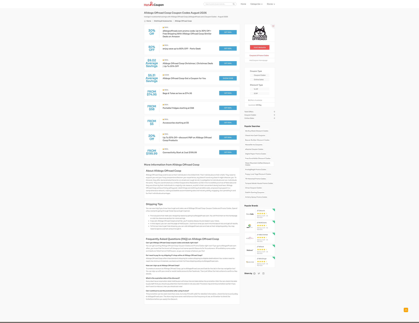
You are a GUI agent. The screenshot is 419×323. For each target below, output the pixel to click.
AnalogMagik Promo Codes (255, 170)
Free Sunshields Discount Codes (257, 158)
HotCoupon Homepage (258, 60)
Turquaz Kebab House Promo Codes (259, 183)
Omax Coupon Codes (253, 188)
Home (243, 4)
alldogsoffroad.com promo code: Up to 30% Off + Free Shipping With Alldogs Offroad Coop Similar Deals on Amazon (187, 34)
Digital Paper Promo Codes (255, 154)
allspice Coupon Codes (254, 149)
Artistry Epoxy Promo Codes (256, 197)
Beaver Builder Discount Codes (257, 140)
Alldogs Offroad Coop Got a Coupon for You (184, 78)
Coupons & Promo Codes (259, 55)
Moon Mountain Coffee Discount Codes (257, 164)
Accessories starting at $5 (176, 123)
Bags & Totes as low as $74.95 (177, 93)
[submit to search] (234, 4)
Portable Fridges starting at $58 (178, 108)
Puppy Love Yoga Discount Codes (258, 174)
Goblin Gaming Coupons (254, 192)
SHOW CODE (228, 78)
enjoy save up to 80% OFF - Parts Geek (182, 48)
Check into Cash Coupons (255, 135)
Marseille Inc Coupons (253, 145)
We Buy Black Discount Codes (256, 131)
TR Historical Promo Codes (255, 179)
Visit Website (260, 47)
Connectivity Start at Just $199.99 (180, 152)
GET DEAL (228, 32)
